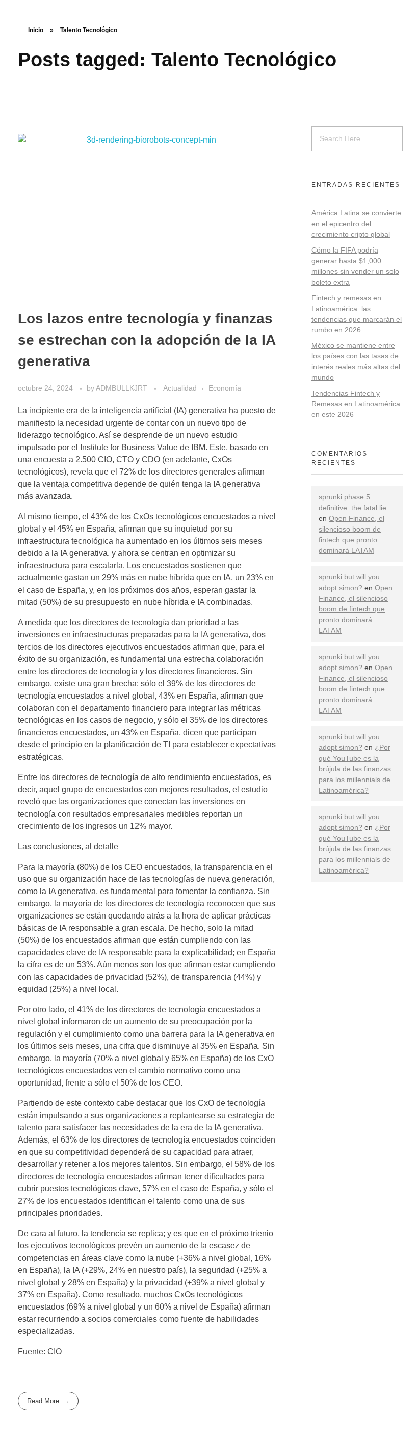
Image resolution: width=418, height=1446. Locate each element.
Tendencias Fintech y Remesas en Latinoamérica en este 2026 (355, 404)
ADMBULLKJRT (122, 388)
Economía (224, 388)
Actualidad (180, 388)
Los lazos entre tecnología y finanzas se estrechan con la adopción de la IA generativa (146, 340)
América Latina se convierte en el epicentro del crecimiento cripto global (356, 223)
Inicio (35, 30)
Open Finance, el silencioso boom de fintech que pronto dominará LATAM (356, 608)
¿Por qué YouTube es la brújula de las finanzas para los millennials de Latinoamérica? (355, 768)
